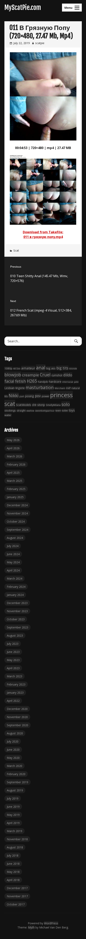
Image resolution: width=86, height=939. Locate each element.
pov (38, 396)
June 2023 (13, 652)
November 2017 (17, 896)
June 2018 (13, 863)
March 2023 (14, 676)
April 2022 (13, 701)
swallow (30, 410)
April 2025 (13, 472)
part (21, 396)
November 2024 (17, 513)
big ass (51, 368)
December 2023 (17, 603)
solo (65, 404)
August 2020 (15, 733)
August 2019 (15, 790)
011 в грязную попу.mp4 (43, 237)
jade (76, 381)
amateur (28, 368)
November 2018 (17, 839)
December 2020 (17, 709)
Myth (31, 927)
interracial (67, 381)
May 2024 (13, 562)
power (45, 396)
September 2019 (17, 782)
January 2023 (15, 692)
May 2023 (13, 660)
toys (72, 410)
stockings (10, 410)
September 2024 (17, 529)
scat (9, 404)
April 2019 (13, 823)
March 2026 (14, 456)
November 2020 (17, 717)
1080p (8, 368)
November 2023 (17, 611)
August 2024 (15, 538)
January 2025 (15, 497)
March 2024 (14, 578)
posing (29, 396)
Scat (16, 250)
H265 (32, 381)
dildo (67, 374)
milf (68, 388)
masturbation (40, 387)
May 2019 (13, 815)
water (7, 415)
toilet (65, 410)
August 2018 (15, 847)
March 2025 (14, 481)
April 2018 (13, 880)
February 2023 (16, 684)
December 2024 (17, 505)
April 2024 (13, 570)
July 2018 (12, 855)
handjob (43, 381)
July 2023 (12, 644)
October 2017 (16, 904)
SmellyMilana (53, 405)
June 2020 (13, 749)
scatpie (39, 43)
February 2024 (16, 587)
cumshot (56, 375)
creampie (30, 375)
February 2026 (16, 464)
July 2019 (12, 798)
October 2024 (16, 521)
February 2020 (16, 774)
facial (9, 381)
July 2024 (12, 546)
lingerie (20, 388)
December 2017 (17, 888)
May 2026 (13, 440)
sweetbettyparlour (45, 410)
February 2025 (16, 489)
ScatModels (23, 405)
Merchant (60, 388)
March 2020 (14, 766)
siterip (41, 405)
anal (40, 367)
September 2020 (17, 725)
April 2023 (13, 668)
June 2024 (13, 554)
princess (61, 395)
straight (21, 410)
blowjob (12, 375)
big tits (62, 368)
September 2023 (17, 627)
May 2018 (13, 872)
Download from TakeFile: (43, 232)
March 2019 (14, 831)
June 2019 (13, 806)
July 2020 (12, 741)
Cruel (45, 375)
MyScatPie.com (22, 8)
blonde (73, 368)
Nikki (14, 395)
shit (34, 405)
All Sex (16, 368)
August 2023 (15, 635)
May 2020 (13, 758)
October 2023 (16, 619)
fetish (20, 381)
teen (58, 410)
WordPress (51, 923)
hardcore (55, 381)
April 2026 (13, 448)
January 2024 (15, 595)
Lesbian (9, 388)
